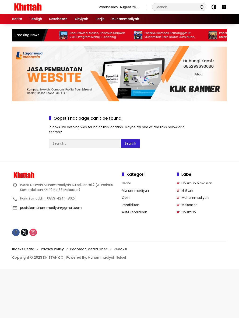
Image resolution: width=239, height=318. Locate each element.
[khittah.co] (50, 6)
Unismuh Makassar (197, 183)
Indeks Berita (23, 249)
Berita (126, 183)
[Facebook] (16, 232)
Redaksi (120, 249)
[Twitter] (24, 232)
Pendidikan (130, 205)
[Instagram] (33, 232)
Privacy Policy (52, 249)
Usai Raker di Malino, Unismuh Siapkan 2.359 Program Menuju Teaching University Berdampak (91, 35)
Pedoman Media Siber (88, 249)
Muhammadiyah (135, 190)
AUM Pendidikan (134, 212)
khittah (187, 190)
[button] (201, 7)
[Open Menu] (224, 7)
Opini (126, 197)
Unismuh (189, 212)
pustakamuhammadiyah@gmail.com (51, 207)
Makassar (189, 205)
